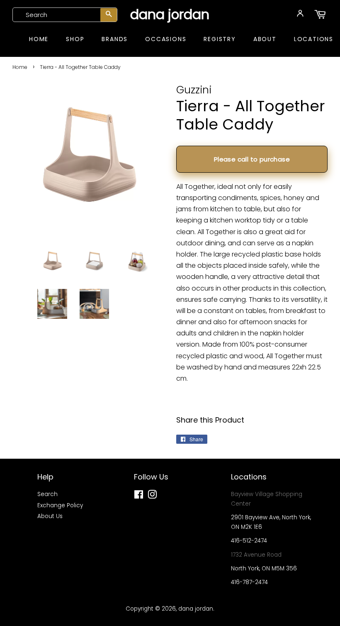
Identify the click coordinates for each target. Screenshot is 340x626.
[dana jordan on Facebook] (138, 496)
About (265, 39)
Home (39, 39)
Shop (75, 39)
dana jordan (169, 14)
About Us (50, 516)
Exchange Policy (60, 505)
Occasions (165, 39)
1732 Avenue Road (256, 555)
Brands (115, 39)
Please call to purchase (252, 159)
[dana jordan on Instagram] (152, 496)
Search (47, 494)
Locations (313, 39)
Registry (220, 39)
